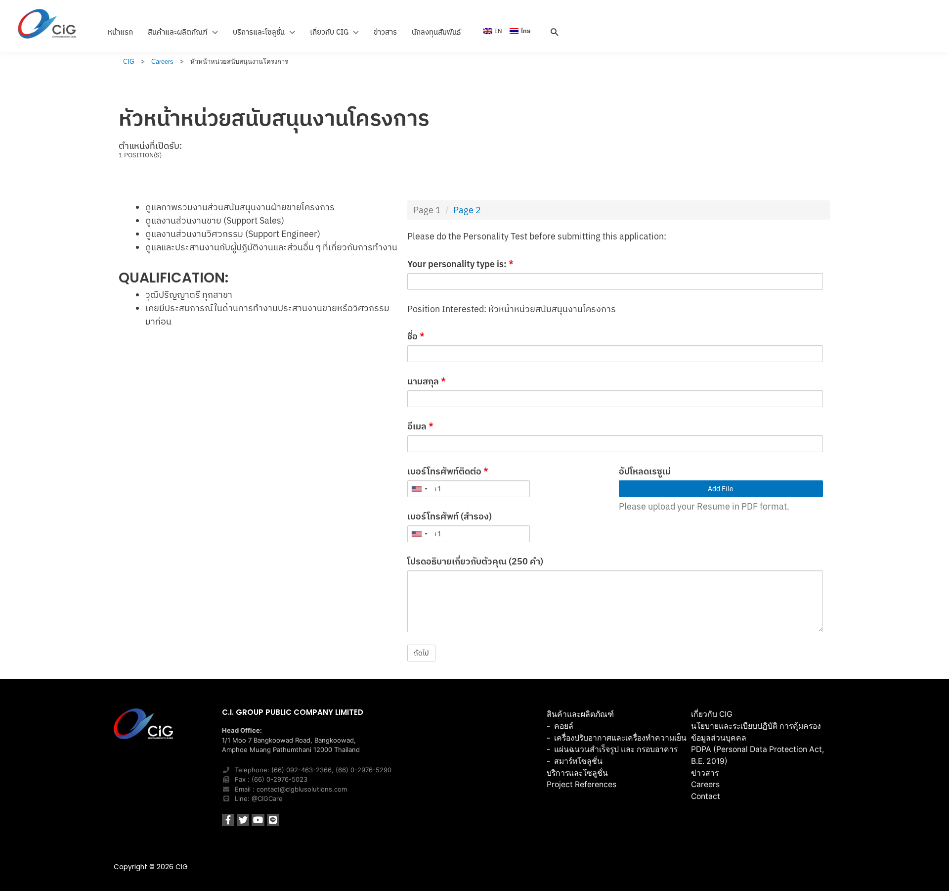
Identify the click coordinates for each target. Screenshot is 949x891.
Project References (581, 784)
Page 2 (467, 210)
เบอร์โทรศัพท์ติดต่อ (447, 471)
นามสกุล (426, 381)
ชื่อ (416, 336)
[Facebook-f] (228, 820)
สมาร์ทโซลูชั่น (578, 761)
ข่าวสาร (705, 773)
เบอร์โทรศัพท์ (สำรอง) (449, 516)
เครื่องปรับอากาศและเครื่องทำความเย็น (620, 738)
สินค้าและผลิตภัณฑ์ (580, 714)
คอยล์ (563, 726)
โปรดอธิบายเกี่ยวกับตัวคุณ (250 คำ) (475, 561)
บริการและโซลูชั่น (577, 773)
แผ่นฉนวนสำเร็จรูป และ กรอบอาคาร (616, 749)
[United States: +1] (419, 489)
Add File (720, 488)
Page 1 (427, 210)
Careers (705, 784)
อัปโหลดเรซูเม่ (645, 471)
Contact (705, 796)
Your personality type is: (460, 264)
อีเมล (420, 426)
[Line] (273, 820)
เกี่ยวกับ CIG (712, 714)
